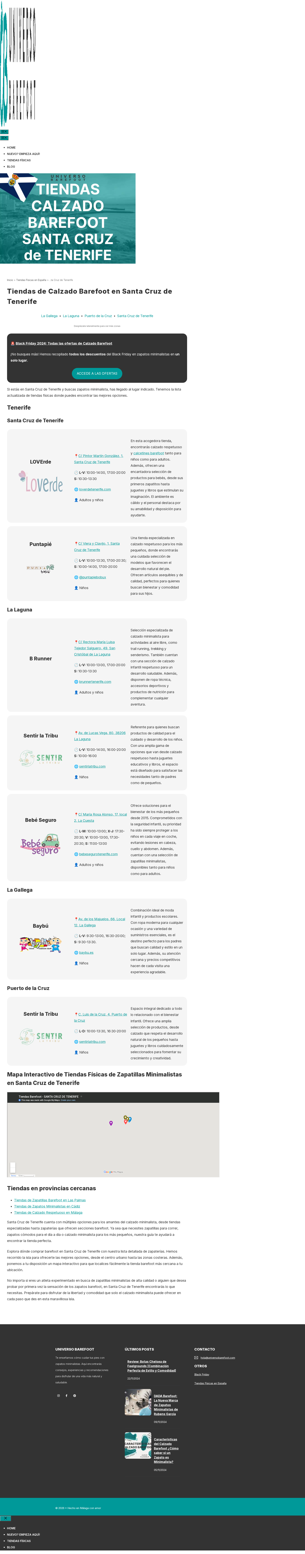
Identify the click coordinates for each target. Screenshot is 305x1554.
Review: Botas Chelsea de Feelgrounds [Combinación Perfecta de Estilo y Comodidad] (151, 1366)
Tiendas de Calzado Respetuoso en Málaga (48, 1212)
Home (11, 147)
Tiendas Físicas (19, 160)
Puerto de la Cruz (98, 316)
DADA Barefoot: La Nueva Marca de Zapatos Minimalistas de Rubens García (166, 1405)
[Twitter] (74, 1396)
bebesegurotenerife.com (98, 854)
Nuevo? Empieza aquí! (23, 154)
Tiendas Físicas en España (31, 280)
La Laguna (71, 316)
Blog (11, 166)
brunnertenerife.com (95, 682)
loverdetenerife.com (95, 489)
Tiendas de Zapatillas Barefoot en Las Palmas (50, 1200)
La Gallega (49, 316)
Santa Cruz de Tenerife (135, 316)
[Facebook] (66, 1396)
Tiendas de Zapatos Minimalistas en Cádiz (47, 1206)
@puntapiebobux (92, 577)
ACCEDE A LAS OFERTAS (97, 373)
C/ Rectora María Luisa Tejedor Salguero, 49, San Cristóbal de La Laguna (94, 648)
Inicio (10, 280)
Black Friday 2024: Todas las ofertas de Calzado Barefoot (64, 343)
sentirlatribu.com (92, 766)
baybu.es (86, 952)
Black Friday (201, 1374)
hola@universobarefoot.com (218, 1357)
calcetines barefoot (148, 453)
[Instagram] (58, 1396)
